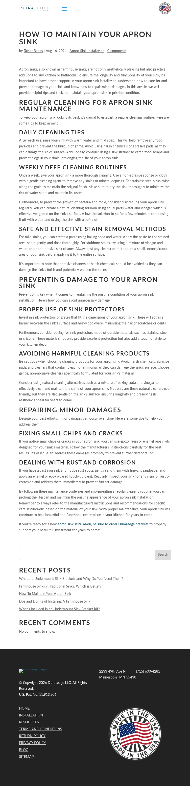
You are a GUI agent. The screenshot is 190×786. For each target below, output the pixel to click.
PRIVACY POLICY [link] (32, 743)
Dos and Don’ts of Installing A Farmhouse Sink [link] (54, 601)
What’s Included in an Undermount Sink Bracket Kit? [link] (59, 609)
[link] (35, 8)
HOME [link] (24, 708)
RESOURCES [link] (29, 722)
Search (163, 554)
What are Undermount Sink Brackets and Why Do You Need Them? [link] (71, 579)
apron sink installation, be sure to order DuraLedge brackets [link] (103, 524)
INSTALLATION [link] (31, 715)
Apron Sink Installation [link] (87, 51)
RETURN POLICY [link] (32, 736)
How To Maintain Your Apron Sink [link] (45, 594)
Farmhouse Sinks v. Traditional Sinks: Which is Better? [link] (60, 586)
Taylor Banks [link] (33, 51)
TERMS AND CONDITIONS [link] (40, 729)
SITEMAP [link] (26, 757)
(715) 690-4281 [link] (148, 671)
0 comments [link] (116, 51)
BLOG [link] (23, 750)
